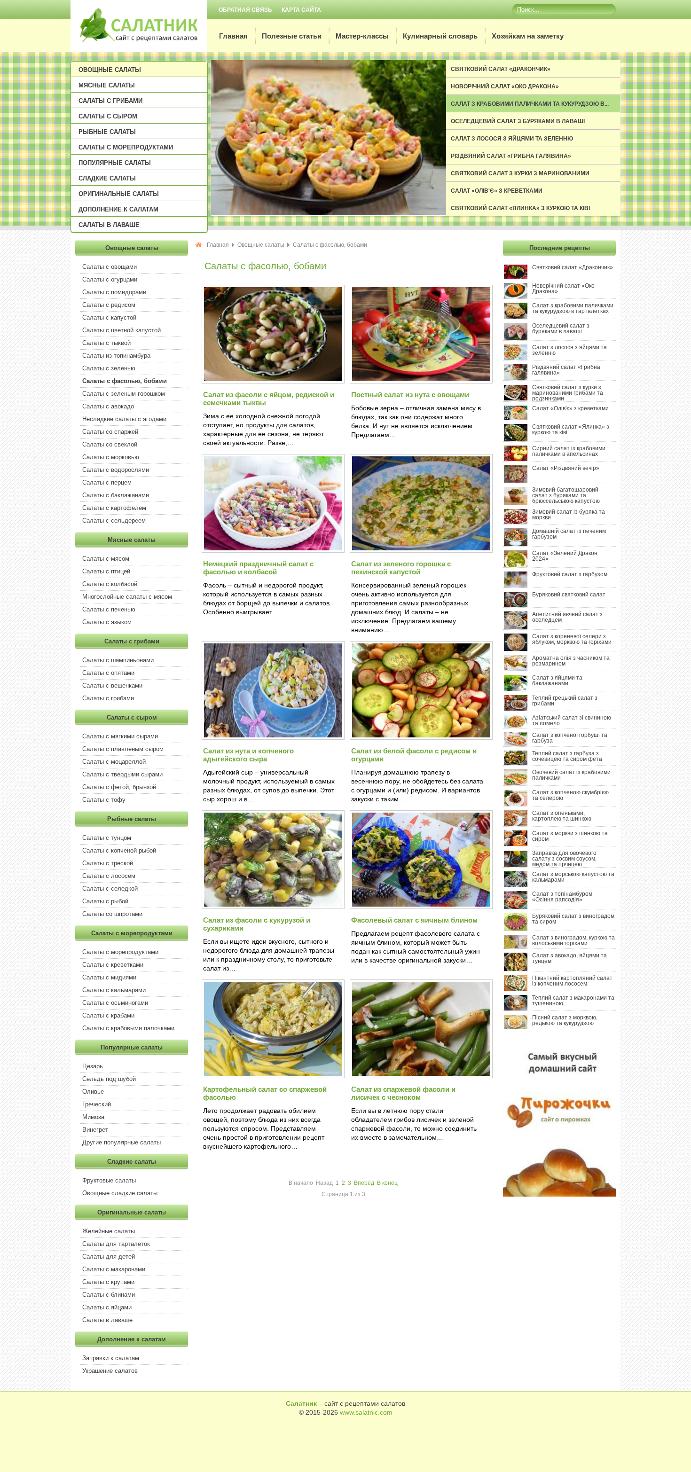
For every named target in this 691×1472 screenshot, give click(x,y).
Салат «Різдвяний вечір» (565, 468)
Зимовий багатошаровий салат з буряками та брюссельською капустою (566, 495)
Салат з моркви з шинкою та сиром (570, 836)
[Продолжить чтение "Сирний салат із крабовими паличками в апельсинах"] (518, 459)
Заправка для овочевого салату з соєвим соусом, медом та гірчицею (564, 859)
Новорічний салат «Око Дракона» (505, 86)
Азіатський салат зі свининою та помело (571, 720)
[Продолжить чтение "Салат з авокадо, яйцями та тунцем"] (518, 969)
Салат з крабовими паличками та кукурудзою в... (530, 104)
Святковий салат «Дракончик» (500, 69)
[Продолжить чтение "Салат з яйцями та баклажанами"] (518, 689)
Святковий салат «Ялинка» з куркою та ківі (520, 208)
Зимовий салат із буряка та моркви (568, 515)
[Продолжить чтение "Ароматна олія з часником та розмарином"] (518, 669)
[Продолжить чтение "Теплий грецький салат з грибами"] (518, 708)
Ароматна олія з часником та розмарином (571, 661)
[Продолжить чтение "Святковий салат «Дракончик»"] (518, 277)
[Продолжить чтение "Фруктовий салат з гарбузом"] (518, 585)
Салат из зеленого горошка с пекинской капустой (401, 568)
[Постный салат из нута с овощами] (421, 381)
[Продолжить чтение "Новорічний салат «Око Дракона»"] (518, 296)
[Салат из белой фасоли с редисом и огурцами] (421, 738)
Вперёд (364, 1183)
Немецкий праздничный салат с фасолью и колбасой (258, 568)
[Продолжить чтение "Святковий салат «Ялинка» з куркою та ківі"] (518, 439)
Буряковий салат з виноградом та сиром (573, 919)
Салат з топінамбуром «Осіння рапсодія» (562, 897)
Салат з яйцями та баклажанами (557, 680)
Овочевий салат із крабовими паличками (571, 775)
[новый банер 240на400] (559, 1194)
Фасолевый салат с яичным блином (414, 920)
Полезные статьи (292, 36)
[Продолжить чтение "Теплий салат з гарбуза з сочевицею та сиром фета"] (518, 763)
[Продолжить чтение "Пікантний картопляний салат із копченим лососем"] (518, 989)
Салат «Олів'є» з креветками (496, 191)
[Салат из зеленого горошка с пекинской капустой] (421, 551)
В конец (387, 1183)
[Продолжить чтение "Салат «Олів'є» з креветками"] (518, 418)
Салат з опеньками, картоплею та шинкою (561, 816)
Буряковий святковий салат (568, 594)
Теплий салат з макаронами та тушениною (573, 1000)
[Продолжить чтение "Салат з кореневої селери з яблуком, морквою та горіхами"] (518, 649)
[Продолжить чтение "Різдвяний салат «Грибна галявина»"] (518, 378)
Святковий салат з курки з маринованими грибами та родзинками (567, 393)
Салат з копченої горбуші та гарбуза (569, 738)
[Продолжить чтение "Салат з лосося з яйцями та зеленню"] (518, 358)
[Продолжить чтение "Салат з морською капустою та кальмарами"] (518, 885)
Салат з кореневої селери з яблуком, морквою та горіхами (572, 639)
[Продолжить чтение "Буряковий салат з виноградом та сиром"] (518, 928)
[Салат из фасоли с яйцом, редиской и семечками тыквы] (273, 381)
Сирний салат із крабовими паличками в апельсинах (568, 451)
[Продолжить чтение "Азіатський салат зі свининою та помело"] (518, 726)
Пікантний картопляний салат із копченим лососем (572, 981)
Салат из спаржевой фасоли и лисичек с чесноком (403, 1093)
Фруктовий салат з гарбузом (569, 574)
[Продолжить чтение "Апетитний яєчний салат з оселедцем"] (518, 627)
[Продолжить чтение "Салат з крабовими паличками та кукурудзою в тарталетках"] (518, 316)
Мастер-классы (362, 36)
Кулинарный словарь (440, 36)
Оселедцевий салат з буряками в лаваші (518, 121)
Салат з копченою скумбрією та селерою (570, 795)
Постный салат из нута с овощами (410, 395)
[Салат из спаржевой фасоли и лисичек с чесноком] (421, 1076)
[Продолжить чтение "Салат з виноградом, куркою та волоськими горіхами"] (518, 946)
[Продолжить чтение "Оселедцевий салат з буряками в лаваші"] (518, 338)
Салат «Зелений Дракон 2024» (564, 556)
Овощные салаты (260, 245)
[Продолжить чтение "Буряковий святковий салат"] (518, 605)
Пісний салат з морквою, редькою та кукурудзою (564, 1020)
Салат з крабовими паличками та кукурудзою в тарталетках (572, 308)
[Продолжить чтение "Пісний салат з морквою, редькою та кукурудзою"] (518, 1027)
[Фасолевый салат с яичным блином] (421, 907)
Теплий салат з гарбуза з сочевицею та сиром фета (567, 756)
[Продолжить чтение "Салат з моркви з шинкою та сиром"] (518, 844)
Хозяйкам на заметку (528, 36)
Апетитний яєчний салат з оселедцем (567, 617)
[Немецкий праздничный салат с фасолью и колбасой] (273, 551)
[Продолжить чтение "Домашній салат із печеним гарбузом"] (518, 544)
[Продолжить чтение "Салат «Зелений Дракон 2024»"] (518, 565)
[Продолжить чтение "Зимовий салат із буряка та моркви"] (518, 522)
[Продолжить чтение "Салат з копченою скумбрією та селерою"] (518, 804)
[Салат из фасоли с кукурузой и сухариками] (273, 907)
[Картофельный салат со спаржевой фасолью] (273, 1076)
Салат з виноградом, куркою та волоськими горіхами (573, 940)
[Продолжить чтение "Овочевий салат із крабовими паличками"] (518, 783)
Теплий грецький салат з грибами (564, 701)
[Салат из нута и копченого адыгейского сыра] (273, 738)
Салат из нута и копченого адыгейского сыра (248, 755)
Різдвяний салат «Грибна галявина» (511, 156)
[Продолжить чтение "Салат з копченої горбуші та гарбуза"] (518, 744)
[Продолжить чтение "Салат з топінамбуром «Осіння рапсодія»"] (518, 907)
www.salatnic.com (366, 1412)
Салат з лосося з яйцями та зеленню (512, 138)
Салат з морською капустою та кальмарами (573, 877)
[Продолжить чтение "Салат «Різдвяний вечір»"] (518, 481)
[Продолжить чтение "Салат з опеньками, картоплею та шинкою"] (518, 824)
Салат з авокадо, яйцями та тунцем (569, 958)
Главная (233, 36)
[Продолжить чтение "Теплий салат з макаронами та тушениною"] (518, 1008)
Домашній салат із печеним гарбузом (569, 534)
